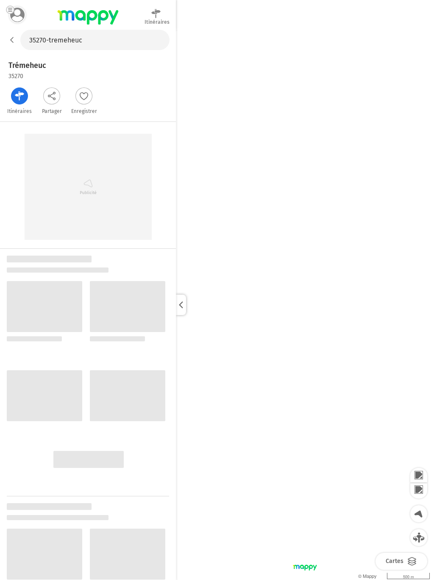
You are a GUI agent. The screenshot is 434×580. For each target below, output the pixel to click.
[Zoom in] (418, 475)
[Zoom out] (418, 490)
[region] (305, 305)
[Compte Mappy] (17, 15)
